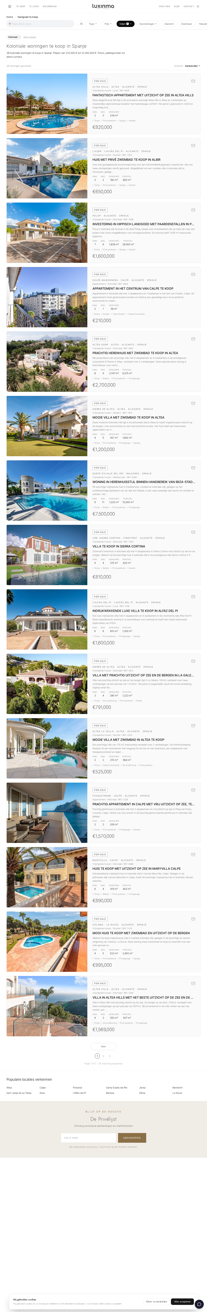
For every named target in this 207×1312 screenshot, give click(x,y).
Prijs (107, 23)
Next (103, 1046)
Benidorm (178, 1087)
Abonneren (132, 1137)
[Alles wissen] (19, 37)
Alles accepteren (182, 1301)
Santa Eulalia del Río (116, 1087)
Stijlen (123, 23)
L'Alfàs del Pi (79, 1093)
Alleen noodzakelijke (156, 1301)
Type (91, 23)
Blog (177, 6)
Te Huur (34, 6)
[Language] (198, 6)
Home (9, 17)
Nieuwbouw (50, 6)
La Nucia (177, 1093)
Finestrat (77, 1087)
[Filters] (81, 24)
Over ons (164, 6)
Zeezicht (169, 23)
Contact (189, 6)
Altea (9, 1087)
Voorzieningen (146, 23)
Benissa (110, 1093)
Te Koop (20, 6)
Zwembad (186, 23)
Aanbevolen (191, 65)
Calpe (43, 1087)
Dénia (142, 1093)
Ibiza (42, 1093)
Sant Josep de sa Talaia (18, 1093)
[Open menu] (10, 6)
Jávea (142, 1087)
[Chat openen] (199, 1304)
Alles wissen (29, 37)
